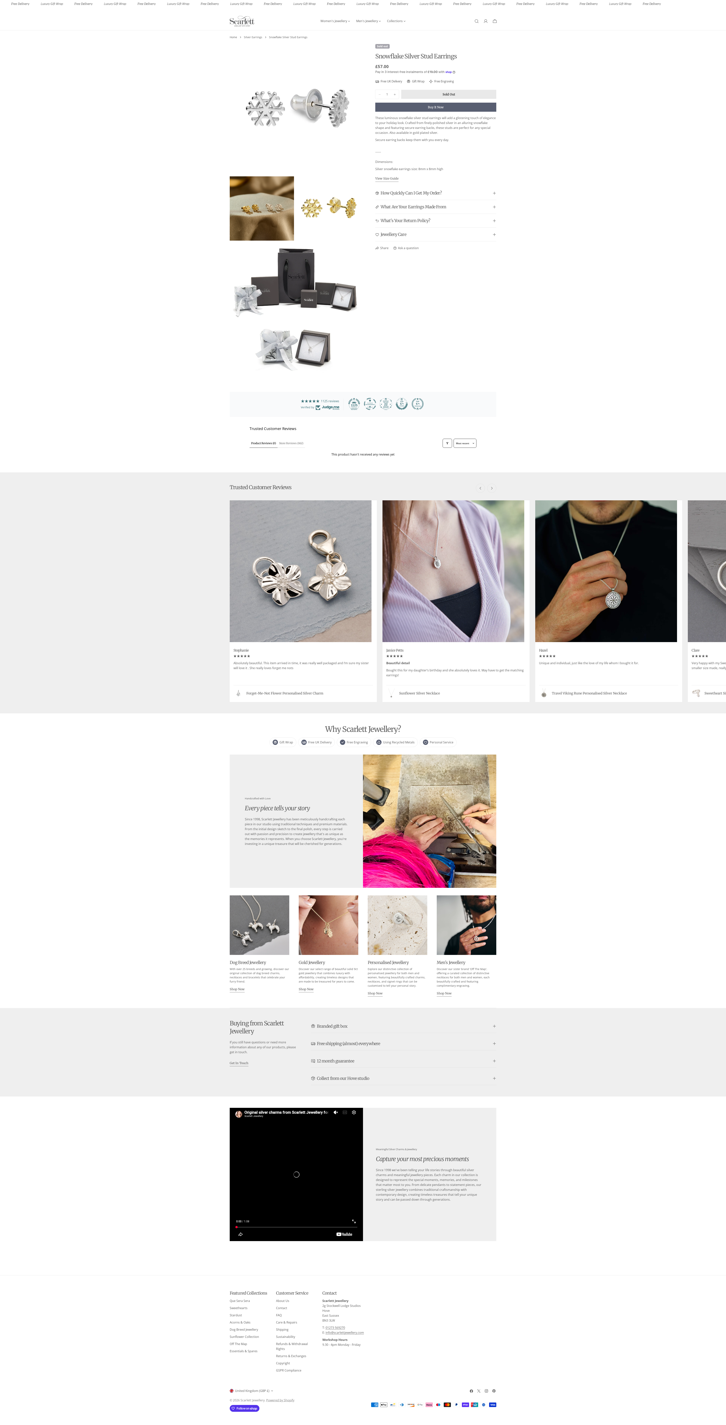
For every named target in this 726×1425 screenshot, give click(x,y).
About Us (282, 1301)
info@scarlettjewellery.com (345, 1332)
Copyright (283, 1363)
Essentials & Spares (244, 1351)
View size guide (387, 179)
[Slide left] (480, 488)
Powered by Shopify (280, 1400)
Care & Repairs (286, 1322)
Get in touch (239, 1063)
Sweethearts (238, 1308)
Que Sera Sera (240, 1301)
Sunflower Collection (244, 1337)
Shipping (282, 1329)
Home (233, 37)
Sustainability (285, 1337)
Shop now (237, 989)
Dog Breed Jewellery (244, 1329)
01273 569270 (335, 1328)
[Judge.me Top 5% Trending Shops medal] (418, 404)
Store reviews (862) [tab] (291, 443)
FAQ (279, 1315)
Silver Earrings (253, 37)
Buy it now (436, 107)
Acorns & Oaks (240, 1322)
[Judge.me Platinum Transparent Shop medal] (370, 404)
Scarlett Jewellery (252, 1400)
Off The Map (238, 1344)
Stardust (236, 1315)
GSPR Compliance (288, 1370)
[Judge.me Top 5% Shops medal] (402, 404)
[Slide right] (491, 488)
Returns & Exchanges (291, 1356)
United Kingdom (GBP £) (252, 1391)
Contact (281, 1308)
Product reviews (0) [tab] (263, 443)
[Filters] (447, 443)
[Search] (476, 21)
